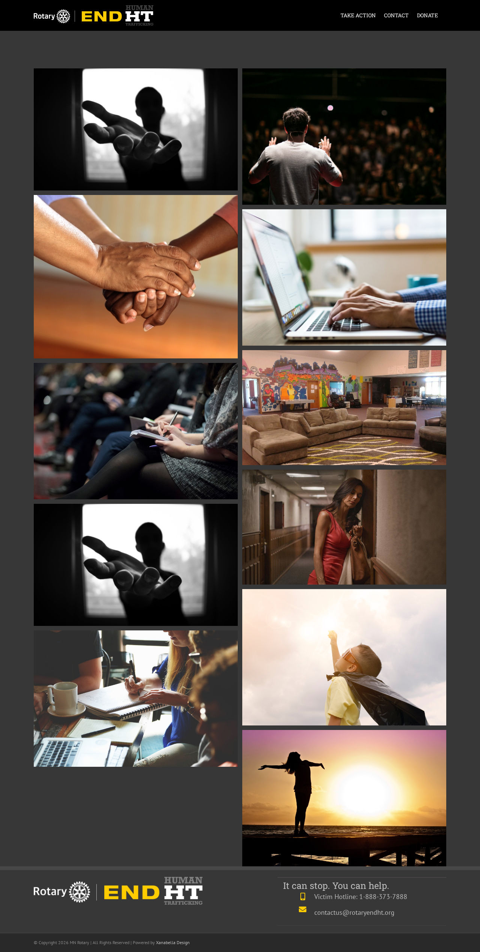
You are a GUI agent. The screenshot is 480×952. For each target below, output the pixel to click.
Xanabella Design (173, 942)
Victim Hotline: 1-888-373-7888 (360, 897)
